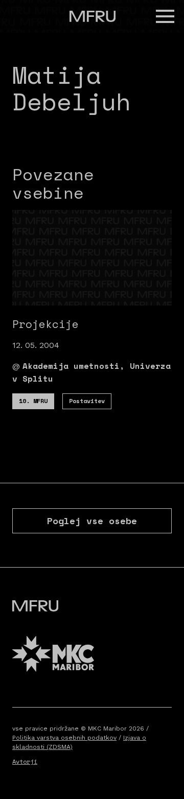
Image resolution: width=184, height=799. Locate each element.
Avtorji (24, 761)
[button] (165, 16)
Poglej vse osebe (92, 520)
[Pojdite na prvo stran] (93, 16)
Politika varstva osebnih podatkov (64, 737)
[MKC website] (53, 655)
